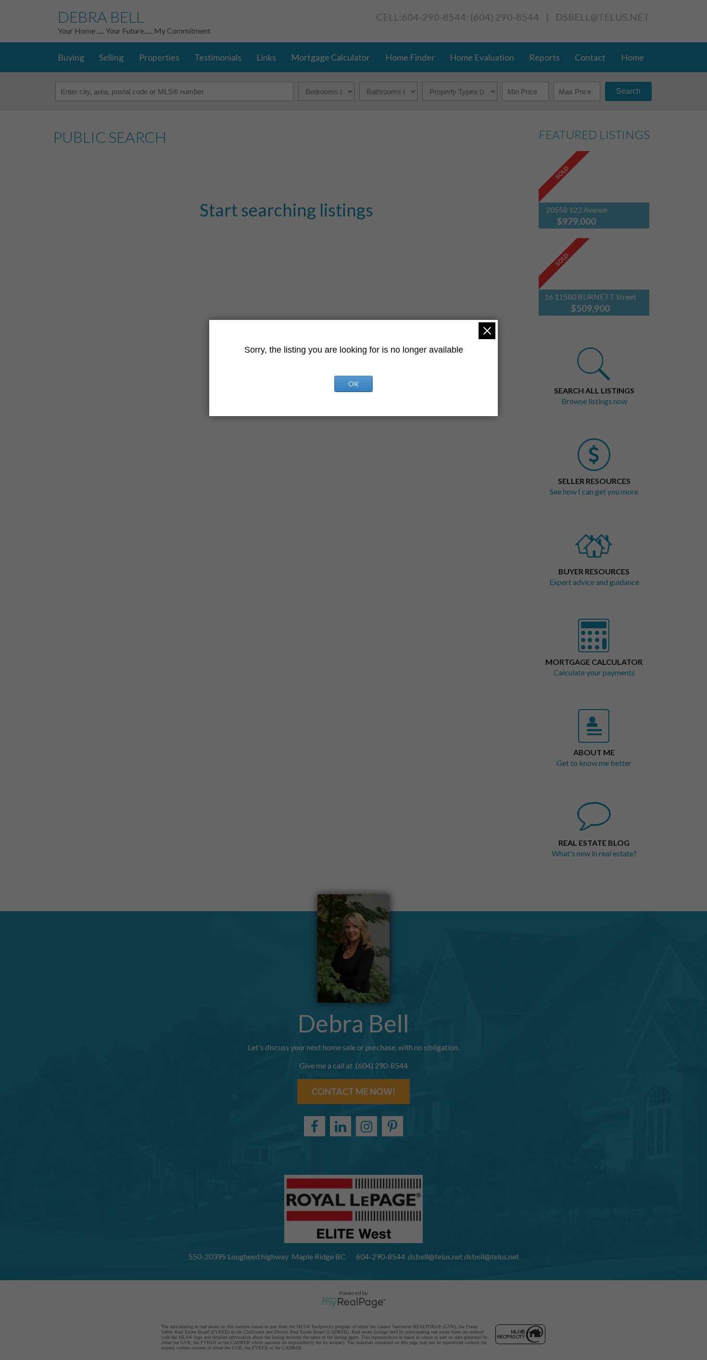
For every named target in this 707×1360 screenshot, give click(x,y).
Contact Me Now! (353, 1091)
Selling (111, 57)
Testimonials (217, 57)
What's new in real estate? (594, 853)
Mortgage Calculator (330, 57)
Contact (590, 57)
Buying (71, 57)
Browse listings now (594, 401)
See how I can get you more (594, 491)
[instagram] (366, 1126)
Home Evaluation (482, 57)
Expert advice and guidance (594, 581)
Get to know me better (593, 762)
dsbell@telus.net (602, 17)
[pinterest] (392, 1126)
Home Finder (410, 57)
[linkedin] (340, 1126)
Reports (544, 57)
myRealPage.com (353, 1302)
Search (628, 91)
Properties (159, 57)
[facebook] (314, 1126)
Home (632, 57)
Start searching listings (286, 209)
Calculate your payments (594, 672)
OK (353, 384)
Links (266, 57)
